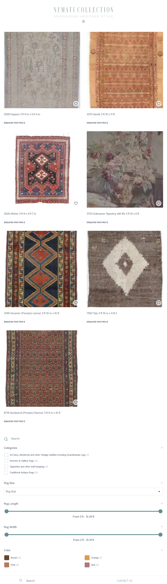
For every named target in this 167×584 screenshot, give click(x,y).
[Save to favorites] (76, 104)
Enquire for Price (14, 122)
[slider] (6, 511)
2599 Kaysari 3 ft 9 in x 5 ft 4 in (22, 114)
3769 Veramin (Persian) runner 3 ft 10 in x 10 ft (31, 313)
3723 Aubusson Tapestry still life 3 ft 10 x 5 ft (113, 213)
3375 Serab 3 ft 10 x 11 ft (101, 114)
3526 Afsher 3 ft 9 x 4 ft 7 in (20, 213)
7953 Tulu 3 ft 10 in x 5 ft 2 (102, 313)
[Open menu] (84, 21)
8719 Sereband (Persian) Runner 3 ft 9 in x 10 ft (32, 412)
